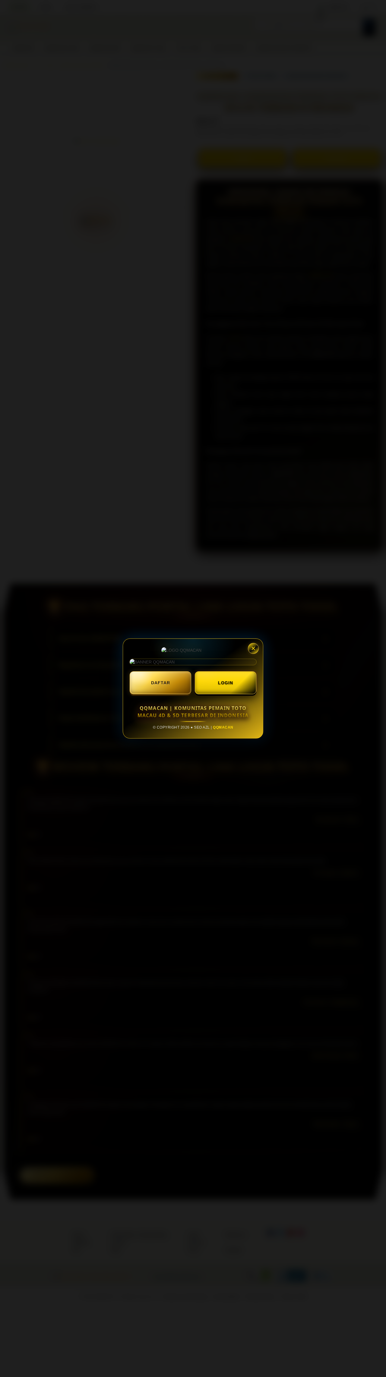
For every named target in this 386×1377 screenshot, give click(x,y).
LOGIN (225, 682)
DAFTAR (160, 682)
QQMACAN (223, 727)
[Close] (253, 648)
